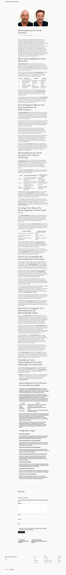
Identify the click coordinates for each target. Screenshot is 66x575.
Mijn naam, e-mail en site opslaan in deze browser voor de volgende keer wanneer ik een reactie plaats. (33, 529)
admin (26, 35)
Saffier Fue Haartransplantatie (11, 1)
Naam (19, 514)
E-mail (19, 519)
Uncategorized (30, 35)
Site (19, 523)
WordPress (12, 569)
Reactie (20, 503)
